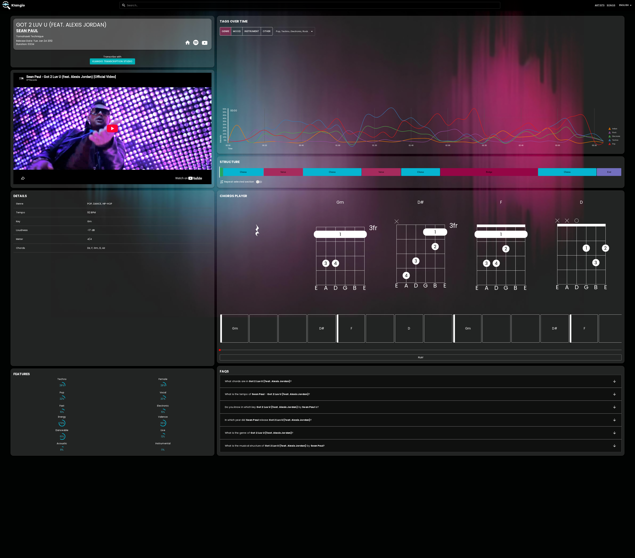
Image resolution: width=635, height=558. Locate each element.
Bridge (489, 172)
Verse (283, 172)
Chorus (243, 172)
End (609, 172)
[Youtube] (204, 42)
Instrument (251, 31)
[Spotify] (196, 42)
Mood (237, 31)
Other (267, 31)
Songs (611, 5)
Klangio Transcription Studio (112, 61)
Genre (225, 31)
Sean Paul (27, 30)
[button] (420, 381)
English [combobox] (624, 5)
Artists (599, 5)
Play (420, 357)
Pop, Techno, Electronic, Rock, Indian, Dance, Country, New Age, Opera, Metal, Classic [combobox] (295, 31)
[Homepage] (187, 42)
